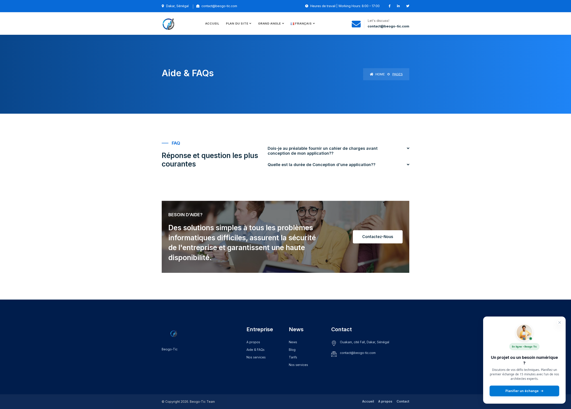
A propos (253, 342)
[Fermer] (559, 322)
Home (379, 74)
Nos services (256, 357)
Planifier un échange (522, 391)
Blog (292, 349)
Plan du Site (237, 23)
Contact (403, 401)
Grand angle (269, 23)
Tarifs (293, 357)
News (293, 342)
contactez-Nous (377, 236)
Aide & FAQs (255, 349)
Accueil (212, 23)
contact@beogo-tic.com (358, 353)
